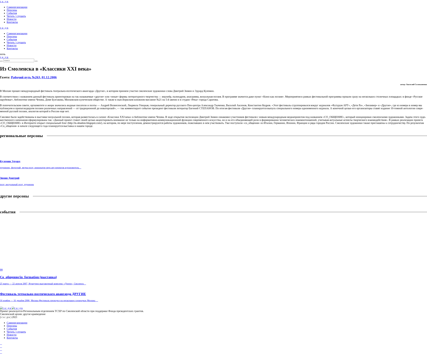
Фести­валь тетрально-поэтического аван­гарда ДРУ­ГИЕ (43, 294)
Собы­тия (12, 13)
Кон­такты (12, 22)
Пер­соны (12, 10)
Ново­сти (12, 19)
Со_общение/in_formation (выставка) (28, 277)
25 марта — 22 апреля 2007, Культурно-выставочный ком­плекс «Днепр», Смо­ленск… (43, 283)
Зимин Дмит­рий (9, 178)
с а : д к (4, 1)
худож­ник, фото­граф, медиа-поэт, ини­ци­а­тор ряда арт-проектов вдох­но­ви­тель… (40, 167)
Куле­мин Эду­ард (10, 161)
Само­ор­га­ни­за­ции (17, 7)
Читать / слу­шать (16, 16)
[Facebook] (1, 343)
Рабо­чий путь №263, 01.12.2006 (34, 77)
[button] (2, 54)
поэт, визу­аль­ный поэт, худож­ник (17, 184)
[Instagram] (1, 346)
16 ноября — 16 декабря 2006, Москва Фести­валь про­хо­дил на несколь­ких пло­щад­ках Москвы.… (49, 300)
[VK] (1, 349)
